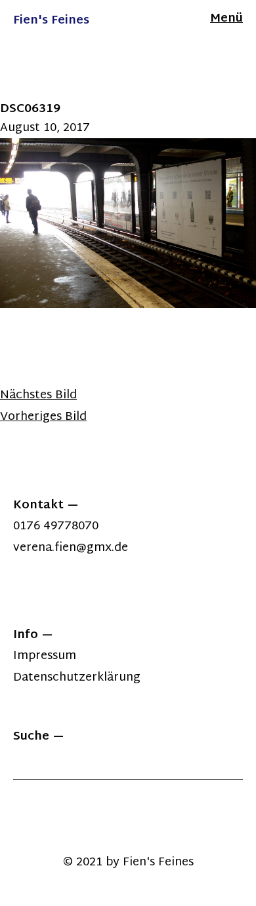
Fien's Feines (51, 20)
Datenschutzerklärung (76, 678)
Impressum (44, 656)
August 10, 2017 (45, 128)
